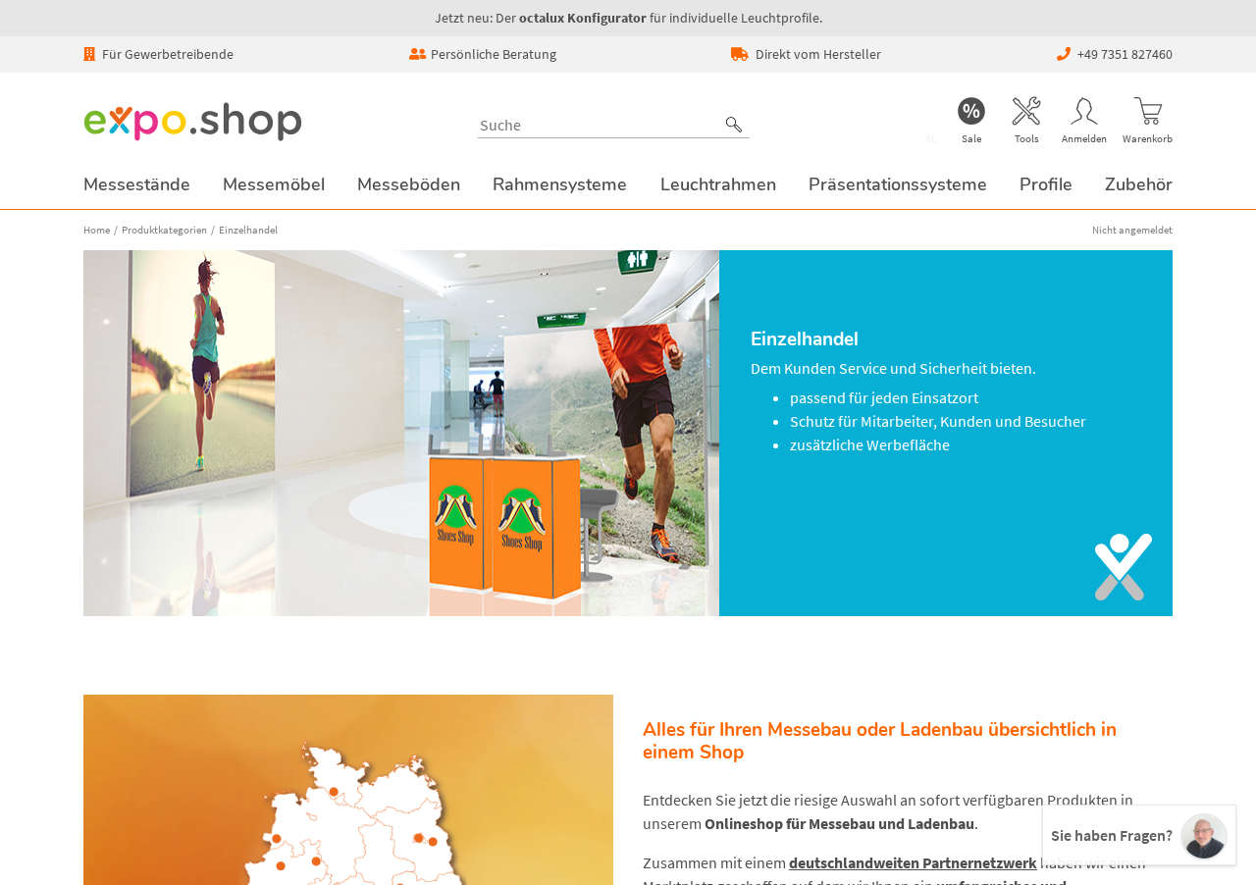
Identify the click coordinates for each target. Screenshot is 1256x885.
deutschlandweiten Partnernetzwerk (913, 862)
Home (96, 229)
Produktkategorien (164, 229)
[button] (734, 124)
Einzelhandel (248, 229)
